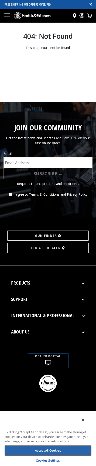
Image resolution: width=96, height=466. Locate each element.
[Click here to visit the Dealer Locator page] (74, 15)
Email (7, 153)
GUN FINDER (46, 235)
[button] (89, 15)
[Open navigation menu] (7, 16)
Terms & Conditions (44, 194)
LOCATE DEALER (46, 248)
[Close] (83, 420)
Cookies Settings (48, 460)
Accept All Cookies (48, 450)
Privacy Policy (77, 194)
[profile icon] (82, 15)
